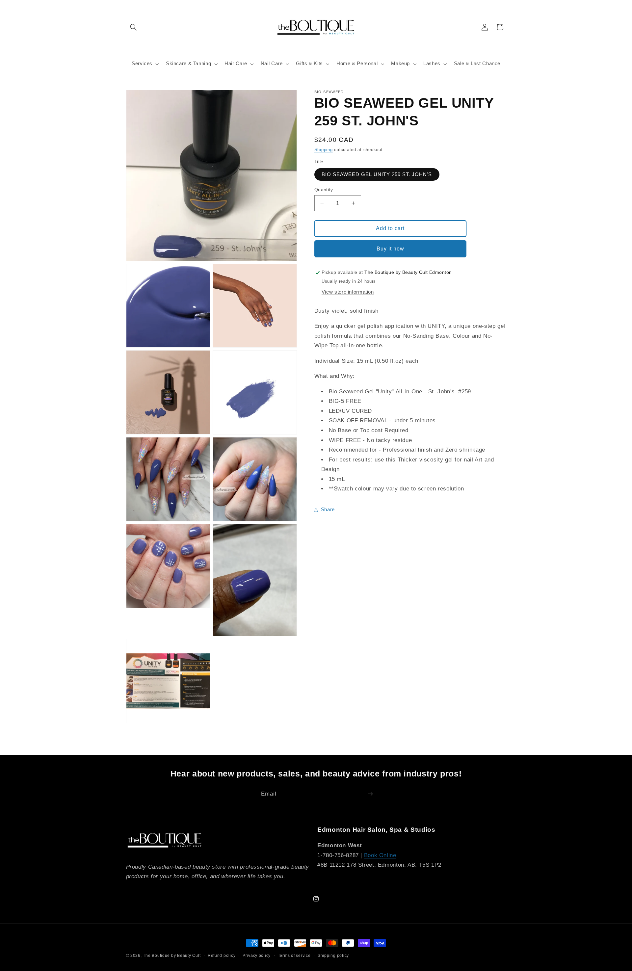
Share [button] (328, 509)
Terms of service (294, 956)
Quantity (323, 189)
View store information (348, 292)
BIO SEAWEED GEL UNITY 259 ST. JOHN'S (377, 174)
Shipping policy (333, 956)
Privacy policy (257, 956)
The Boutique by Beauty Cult (171, 956)
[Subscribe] (370, 794)
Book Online (380, 855)
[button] (133, 27)
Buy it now (391, 248)
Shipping (323, 149)
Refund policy (222, 956)
